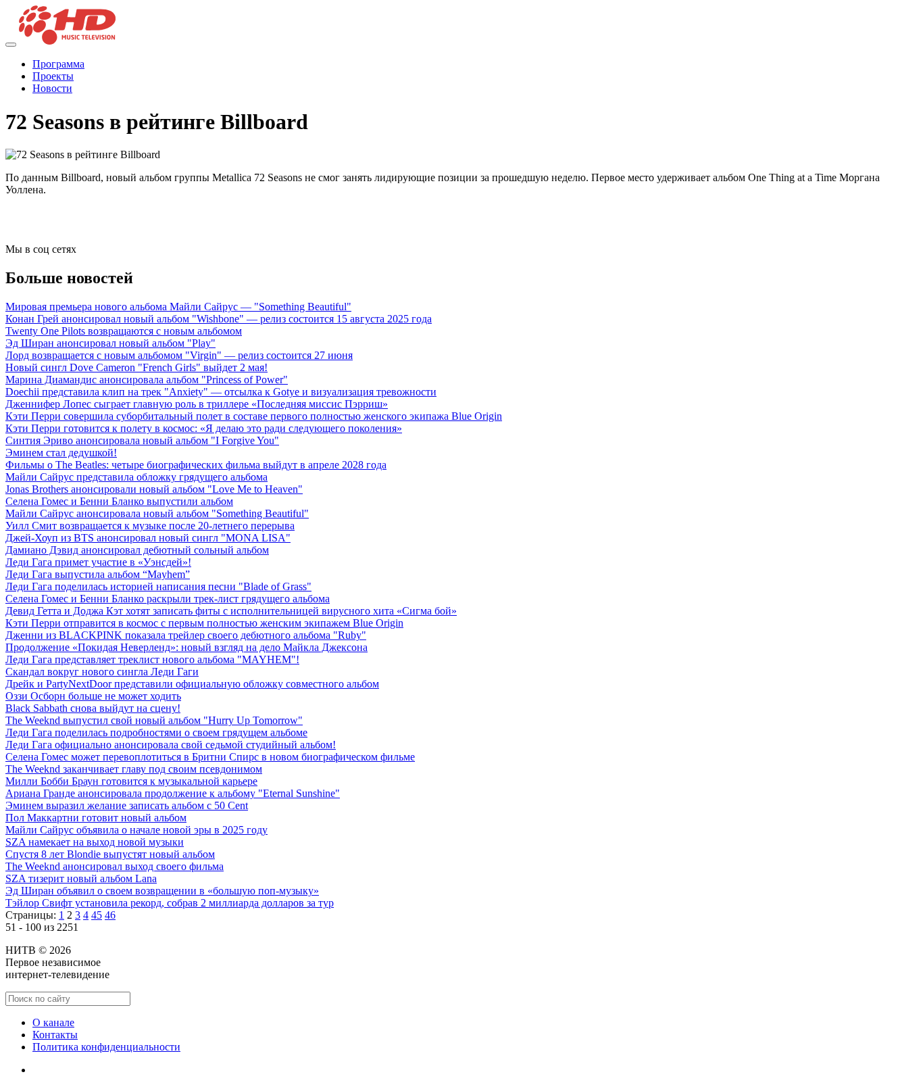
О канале (53, 1022)
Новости (52, 88)
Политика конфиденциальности (106, 1047)
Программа (58, 64)
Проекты (53, 76)
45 (96, 915)
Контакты (55, 1034)
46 (110, 915)
